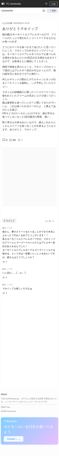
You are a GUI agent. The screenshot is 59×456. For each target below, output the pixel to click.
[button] (46, 3)
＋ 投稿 (52, 10)
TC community (11, 4)
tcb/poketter (7, 10)
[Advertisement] (29, 176)
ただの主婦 (7, 23)
